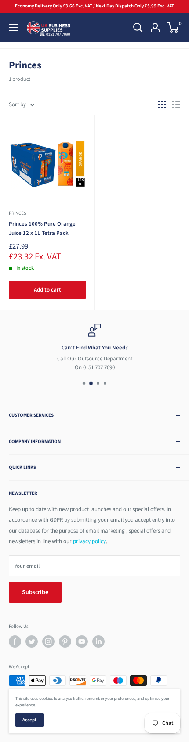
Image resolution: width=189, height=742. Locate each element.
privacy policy (89, 541)
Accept (29, 720)
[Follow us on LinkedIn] (98, 641)
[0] (172, 27)
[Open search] (138, 27)
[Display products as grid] (162, 104)
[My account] (155, 27)
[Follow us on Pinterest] (65, 641)
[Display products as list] (176, 104)
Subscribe (35, 592)
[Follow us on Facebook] (15, 641)
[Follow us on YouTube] (82, 641)
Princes (17, 213)
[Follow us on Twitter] (31, 641)
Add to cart (47, 290)
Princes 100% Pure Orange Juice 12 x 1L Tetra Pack (42, 228)
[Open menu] (13, 27)
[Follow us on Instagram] (48, 641)
